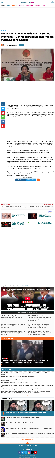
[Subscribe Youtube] (35, 452)
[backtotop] (27, 443)
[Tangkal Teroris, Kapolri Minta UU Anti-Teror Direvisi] (3, 424)
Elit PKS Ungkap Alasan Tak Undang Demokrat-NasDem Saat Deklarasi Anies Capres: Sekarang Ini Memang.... (40, 332)
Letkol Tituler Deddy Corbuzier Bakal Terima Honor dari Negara (18, 376)
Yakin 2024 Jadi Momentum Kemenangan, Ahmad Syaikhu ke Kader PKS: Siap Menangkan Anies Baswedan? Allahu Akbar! (40, 318)
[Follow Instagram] (29, 452)
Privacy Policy (21, 445)
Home (3, 5)
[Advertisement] (28, 17)
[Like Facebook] (19, 452)
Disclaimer (27, 445)
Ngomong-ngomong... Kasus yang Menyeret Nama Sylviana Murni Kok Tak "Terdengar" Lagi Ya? (30, 434)
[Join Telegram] (25, 452)
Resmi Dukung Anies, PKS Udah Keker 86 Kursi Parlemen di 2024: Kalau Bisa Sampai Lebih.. (13, 326)
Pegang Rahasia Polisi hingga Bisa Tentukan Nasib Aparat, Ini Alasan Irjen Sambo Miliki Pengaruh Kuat (24, 379)
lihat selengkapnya (27, 394)
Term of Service (33, 445)
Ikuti (22, 45)
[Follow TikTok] (32, 452)
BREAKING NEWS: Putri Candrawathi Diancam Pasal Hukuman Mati (19, 382)
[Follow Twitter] (22, 452)
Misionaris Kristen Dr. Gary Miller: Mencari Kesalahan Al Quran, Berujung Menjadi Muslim (29, 428)
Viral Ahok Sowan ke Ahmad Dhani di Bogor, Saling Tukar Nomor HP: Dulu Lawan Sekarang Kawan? (25, 373)
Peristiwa (37, 5)
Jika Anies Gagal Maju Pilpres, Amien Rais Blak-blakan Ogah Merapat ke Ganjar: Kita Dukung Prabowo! (12, 317)
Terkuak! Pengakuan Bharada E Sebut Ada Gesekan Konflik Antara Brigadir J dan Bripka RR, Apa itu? (27, 386)
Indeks (8, 5)
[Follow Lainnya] (38, 179)
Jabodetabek (29, 5)
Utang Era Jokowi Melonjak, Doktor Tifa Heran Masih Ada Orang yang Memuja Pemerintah (13, 332)
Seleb (43, 5)
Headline (21, 5)
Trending (14, 5)
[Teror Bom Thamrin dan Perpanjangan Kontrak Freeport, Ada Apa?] (3, 419)
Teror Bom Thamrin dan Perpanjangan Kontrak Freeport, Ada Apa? (23, 417)
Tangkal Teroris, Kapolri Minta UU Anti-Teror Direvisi (19, 422)
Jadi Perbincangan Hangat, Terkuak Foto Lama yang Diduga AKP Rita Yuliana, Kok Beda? (25, 389)
